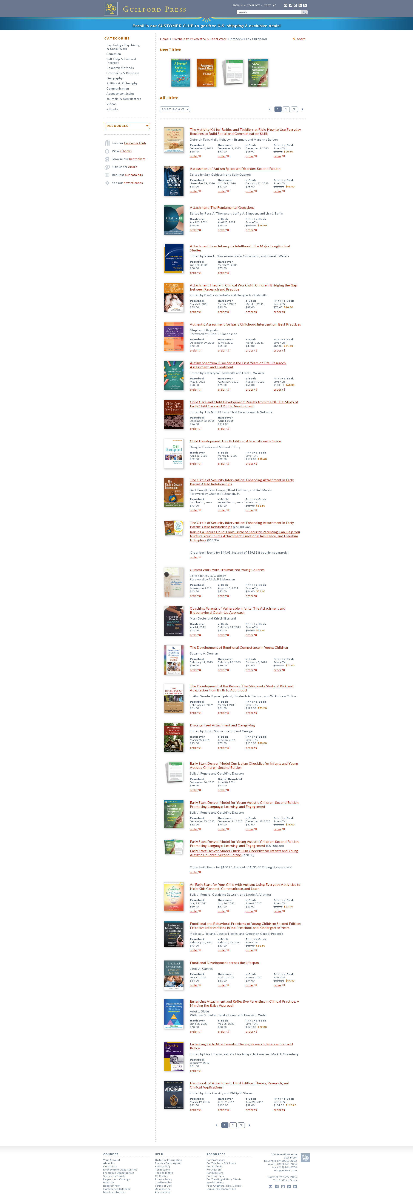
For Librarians (215, 1176)
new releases (133, 182)
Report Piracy (111, 1185)
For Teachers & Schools (221, 1163)
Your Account (111, 1159)
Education (113, 54)
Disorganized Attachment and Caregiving (222, 725)
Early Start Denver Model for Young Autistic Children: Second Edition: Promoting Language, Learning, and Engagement (245, 804)
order (194, 156)
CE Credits (161, 1176)
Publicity (108, 1182)
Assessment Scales (120, 93)
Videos (111, 104)
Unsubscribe (163, 1188)
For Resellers (214, 1172)
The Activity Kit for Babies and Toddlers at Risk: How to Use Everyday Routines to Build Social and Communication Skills (245, 131)
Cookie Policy (163, 1182)
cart (267, 5)
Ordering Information (168, 1159)
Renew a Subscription (168, 1163)
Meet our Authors (114, 1192)
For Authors (214, 1169)
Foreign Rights (164, 1172)
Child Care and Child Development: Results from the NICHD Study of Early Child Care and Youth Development (244, 404)
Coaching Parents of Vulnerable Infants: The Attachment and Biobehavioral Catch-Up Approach (237, 610)
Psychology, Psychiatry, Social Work (123, 47)
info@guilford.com (285, 1170)
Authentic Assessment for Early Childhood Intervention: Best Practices (245, 324)
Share (301, 39)
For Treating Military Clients (224, 1179)
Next (302, 109)
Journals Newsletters (123, 99)
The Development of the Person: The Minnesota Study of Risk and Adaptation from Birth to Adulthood (241, 688)
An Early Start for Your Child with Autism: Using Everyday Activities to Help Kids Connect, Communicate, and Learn (245, 886)
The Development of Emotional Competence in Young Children (239, 647)
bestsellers (137, 159)
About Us (109, 1163)
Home (164, 39)
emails (132, 167)
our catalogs (134, 175)
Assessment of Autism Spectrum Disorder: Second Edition (235, 168)
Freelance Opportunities (118, 1172)
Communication (117, 88)
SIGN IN (238, 5)
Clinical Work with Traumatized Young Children (227, 570)
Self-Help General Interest (121, 60)
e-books (126, 151)
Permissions (163, 1169)
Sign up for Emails (114, 1176)
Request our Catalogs (116, 1179)
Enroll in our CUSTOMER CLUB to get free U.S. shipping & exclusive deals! (206, 26)
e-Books (112, 109)
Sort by (173, 109)
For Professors (215, 1159)
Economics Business (122, 73)
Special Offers (215, 1182)
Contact (253, 5)
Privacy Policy (163, 1179)
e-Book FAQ (162, 1166)
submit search (304, 12)
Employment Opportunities (120, 1169)
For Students (214, 1166)
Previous (269, 109)
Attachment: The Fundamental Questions (222, 207)
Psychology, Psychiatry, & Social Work (199, 39)
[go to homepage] (146, 8)
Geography (114, 78)
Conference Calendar (116, 1188)
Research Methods (120, 68)
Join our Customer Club (221, 1188)
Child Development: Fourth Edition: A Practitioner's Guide (235, 441)
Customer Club (135, 143)
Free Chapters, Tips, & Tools (224, 1185)
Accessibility (163, 1192)
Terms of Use (163, 1185)
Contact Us (110, 1166)
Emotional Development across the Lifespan (224, 963)
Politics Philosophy (122, 83)
